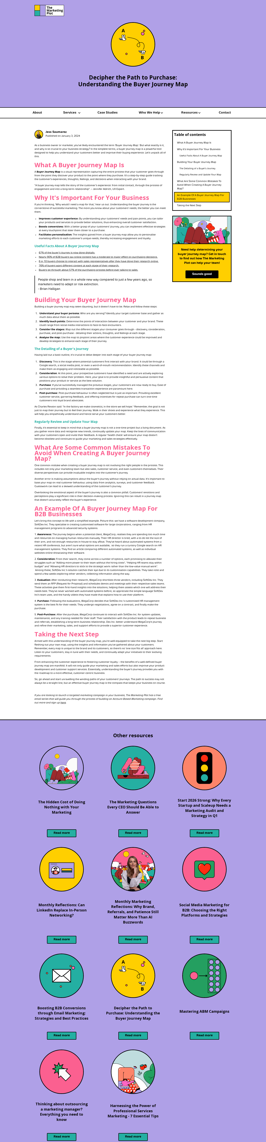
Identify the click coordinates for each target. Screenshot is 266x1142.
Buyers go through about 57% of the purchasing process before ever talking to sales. (88, 270)
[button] (70, 113)
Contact (225, 112)
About (37, 112)
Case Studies (107, 112)
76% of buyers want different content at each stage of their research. (79, 266)
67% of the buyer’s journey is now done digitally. (67, 253)
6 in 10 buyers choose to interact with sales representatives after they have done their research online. (99, 261)
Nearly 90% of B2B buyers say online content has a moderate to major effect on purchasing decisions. (98, 257)
